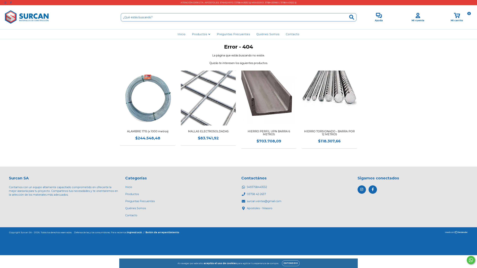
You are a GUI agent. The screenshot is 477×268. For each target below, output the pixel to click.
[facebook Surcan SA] (10, 2)
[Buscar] (351, 17)
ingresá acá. (134, 232)
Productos (200, 34)
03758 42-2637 (256, 194)
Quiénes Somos (267, 34)
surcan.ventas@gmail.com (264, 201)
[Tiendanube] (456, 232)
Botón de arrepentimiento (162, 232)
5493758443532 (257, 187)
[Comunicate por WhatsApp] (471, 260)
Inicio (182, 34)
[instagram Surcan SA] (5, 2)
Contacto (292, 34)
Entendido (291, 263)
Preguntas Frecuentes (233, 34)
